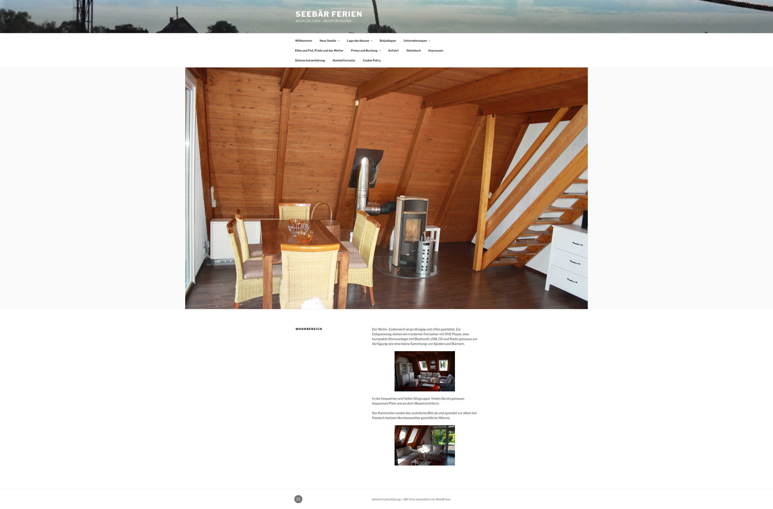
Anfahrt (393, 50)
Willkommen (303, 40)
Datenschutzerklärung (310, 60)
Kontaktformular (344, 60)
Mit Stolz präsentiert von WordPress (427, 499)
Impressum (435, 50)
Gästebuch (413, 50)
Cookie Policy (372, 60)
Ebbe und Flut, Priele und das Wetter (319, 50)
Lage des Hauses (358, 40)
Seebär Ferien (329, 14)
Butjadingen (388, 40)
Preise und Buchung (364, 50)
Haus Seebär (328, 40)
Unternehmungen (415, 40)
